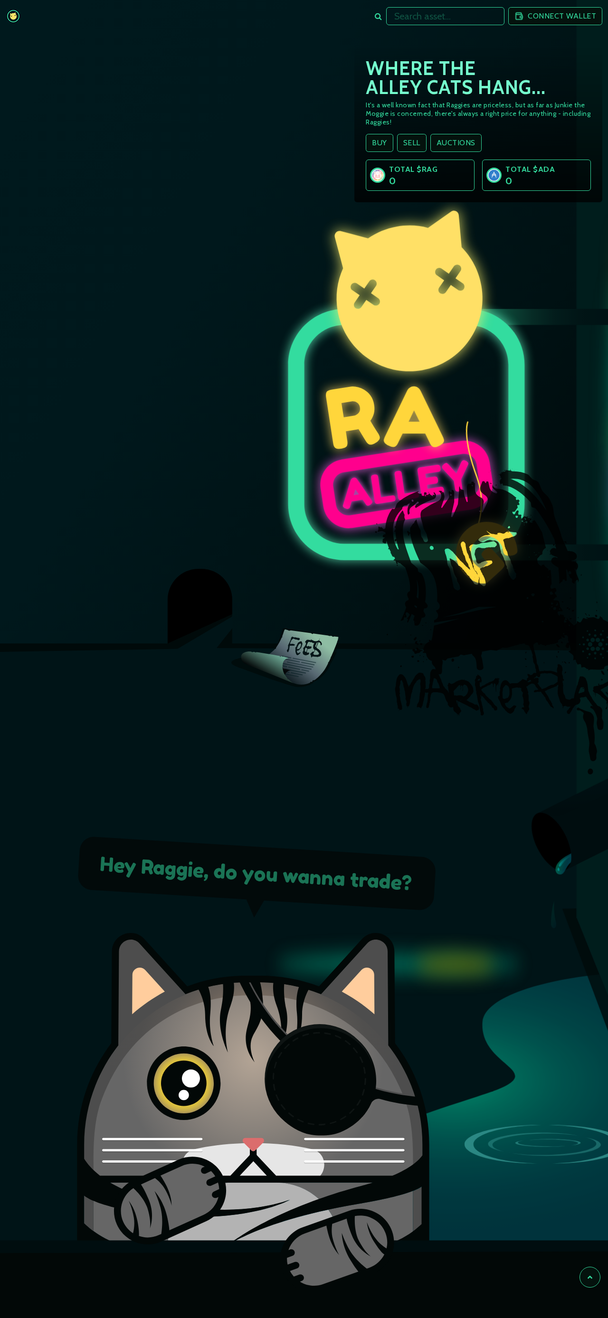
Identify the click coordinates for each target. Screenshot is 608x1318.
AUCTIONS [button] (456, 142)
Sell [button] (411, 142)
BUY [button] (379, 142)
